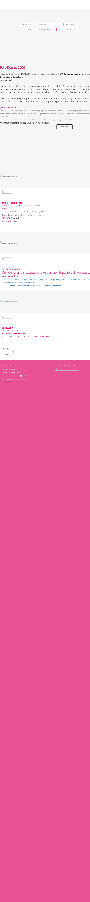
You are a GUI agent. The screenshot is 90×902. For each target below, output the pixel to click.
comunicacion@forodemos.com (14, 351)
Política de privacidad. (14, 382)
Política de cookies (24, 382)
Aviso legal (5, 382)
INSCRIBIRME (64, 127)
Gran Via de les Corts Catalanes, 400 (29, 211)
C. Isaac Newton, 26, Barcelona (32, 215)
